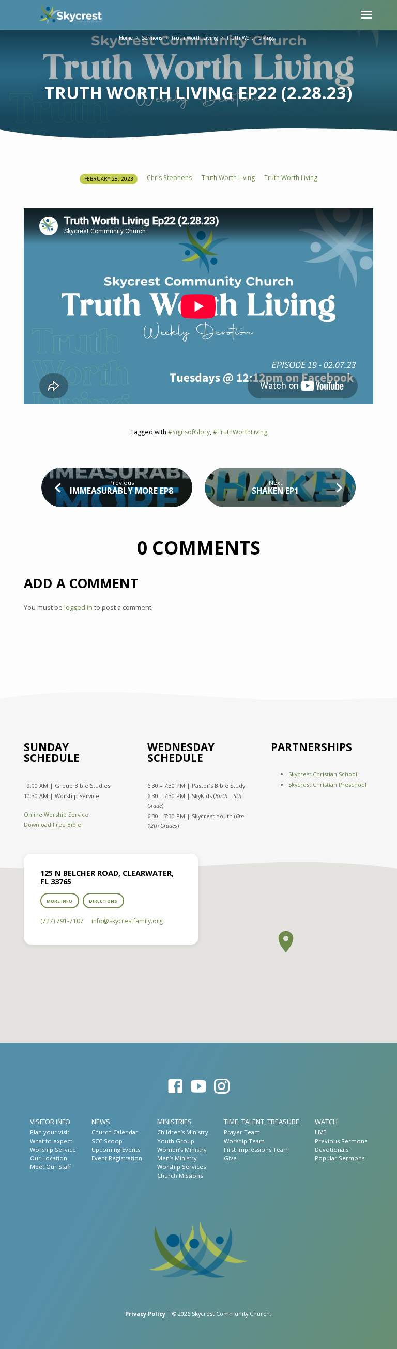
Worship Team (244, 1141)
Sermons (152, 37)
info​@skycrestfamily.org (127, 921)
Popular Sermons (339, 1158)
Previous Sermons (341, 1141)
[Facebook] (175, 1086)
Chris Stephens (169, 177)
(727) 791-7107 (62, 921)
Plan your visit (49, 1132)
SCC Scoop (107, 1141)
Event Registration (116, 1158)
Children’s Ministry (182, 1132)
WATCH (326, 1121)
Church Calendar (114, 1132)
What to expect (51, 1141)
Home (126, 37)
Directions (103, 901)
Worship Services (181, 1167)
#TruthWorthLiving (240, 432)
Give (230, 1158)
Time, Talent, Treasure (261, 1121)
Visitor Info (50, 1121)
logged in (78, 607)
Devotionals (331, 1149)
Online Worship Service (56, 814)
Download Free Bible (52, 824)
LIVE (320, 1132)
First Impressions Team (256, 1149)
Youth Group (175, 1141)
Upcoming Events (115, 1149)
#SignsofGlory (189, 432)
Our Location (48, 1158)
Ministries (174, 1121)
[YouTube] (198, 1086)
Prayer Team (242, 1132)
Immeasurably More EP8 (121, 490)
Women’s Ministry (182, 1149)
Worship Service (53, 1149)
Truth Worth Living (194, 37)
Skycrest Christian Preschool (327, 784)
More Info (59, 901)
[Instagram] (221, 1086)
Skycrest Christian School (322, 774)
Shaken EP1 (275, 490)
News (100, 1121)
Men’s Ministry (177, 1158)
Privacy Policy (145, 1314)
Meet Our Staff (50, 1167)
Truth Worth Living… (252, 37)
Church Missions (180, 1175)
